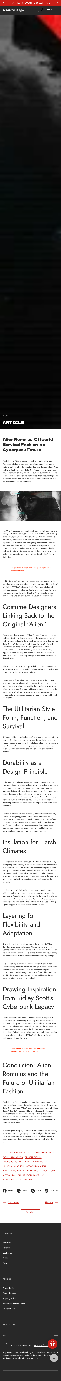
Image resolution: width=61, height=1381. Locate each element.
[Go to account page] (43, 11)
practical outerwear (14, 1170)
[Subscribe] (56, 1336)
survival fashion (12, 1175)
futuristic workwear (35, 1161)
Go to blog (30, 1212)
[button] (37, 10)
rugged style (49, 1170)
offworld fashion (36, 1166)
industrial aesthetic (13, 1166)
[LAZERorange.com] (13, 10)
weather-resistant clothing (18, 1179)
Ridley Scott (33, 1170)
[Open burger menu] (57, 10)
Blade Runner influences (40, 1152)
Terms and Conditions (43, 1345)
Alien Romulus (17, 1152)
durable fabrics (33, 1157)
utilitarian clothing (33, 1175)
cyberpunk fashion (13, 1157)
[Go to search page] (37, 10)
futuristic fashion (12, 1161)
